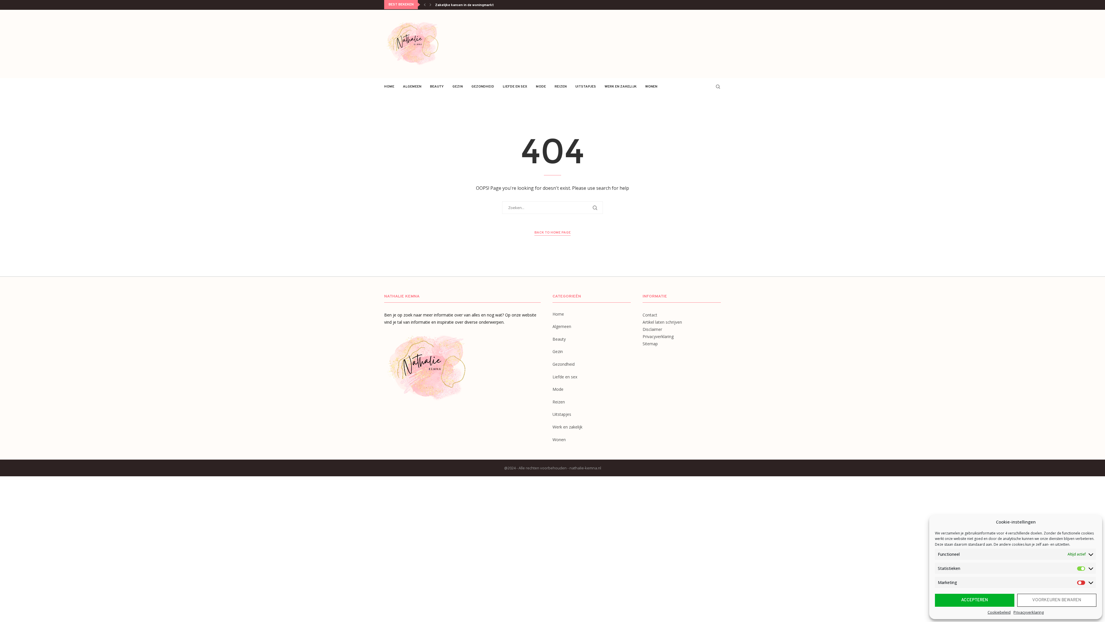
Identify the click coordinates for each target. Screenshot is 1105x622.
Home (389, 86)
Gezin (457, 86)
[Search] (718, 86)
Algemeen (412, 86)
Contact (650, 315)
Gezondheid (482, 86)
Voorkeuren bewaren (1056, 600)
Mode (541, 86)
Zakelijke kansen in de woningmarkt (464, 5)
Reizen (561, 86)
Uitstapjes (585, 86)
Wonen (651, 86)
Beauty (437, 86)
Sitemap (650, 343)
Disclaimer (652, 329)
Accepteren (974, 600)
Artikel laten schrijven (662, 322)
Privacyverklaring (1028, 612)
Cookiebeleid (999, 612)
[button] (424, 4)
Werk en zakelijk (621, 86)
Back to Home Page (552, 232)
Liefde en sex (515, 86)
